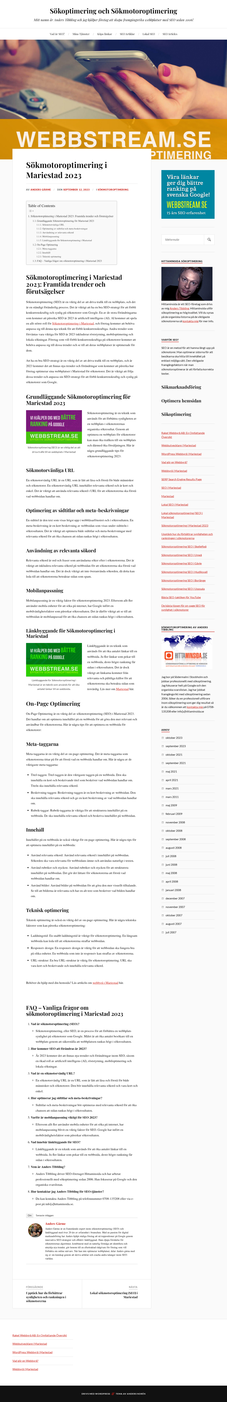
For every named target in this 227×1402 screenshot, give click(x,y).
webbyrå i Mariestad (105, 982)
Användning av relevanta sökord (58, 232)
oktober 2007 (174, 915)
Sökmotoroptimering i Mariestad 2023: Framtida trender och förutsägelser (72, 216)
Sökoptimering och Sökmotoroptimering (113, 10)
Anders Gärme (41, 189)
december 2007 (175, 898)
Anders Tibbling (179, 308)
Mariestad (122, 689)
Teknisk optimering (51, 256)
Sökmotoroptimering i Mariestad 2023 (66, 169)
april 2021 (172, 780)
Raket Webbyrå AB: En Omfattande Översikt (39, 1335)
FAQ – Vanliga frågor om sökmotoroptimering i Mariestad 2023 (69, 260)
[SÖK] (209, 239)
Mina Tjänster (81, 34)
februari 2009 (174, 813)
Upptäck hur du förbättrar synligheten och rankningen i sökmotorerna (46, 1297)
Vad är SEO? (57, 34)
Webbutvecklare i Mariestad (178, 445)
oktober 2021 (174, 754)
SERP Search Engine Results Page (181, 479)
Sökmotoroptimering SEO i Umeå (181, 555)
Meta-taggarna (49, 248)
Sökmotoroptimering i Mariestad (73, 323)
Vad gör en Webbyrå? (174, 462)
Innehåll (46, 252)
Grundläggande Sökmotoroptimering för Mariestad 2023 (65, 221)
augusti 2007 (174, 923)
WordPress (102, 1393)
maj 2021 (171, 771)
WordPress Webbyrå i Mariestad (181, 453)
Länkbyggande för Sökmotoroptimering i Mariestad (67, 240)
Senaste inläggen (45, 1215)
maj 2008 (171, 873)
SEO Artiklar (127, 34)
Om (30, 1215)
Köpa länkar (104, 34)
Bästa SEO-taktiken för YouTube (181, 597)
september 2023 (176, 746)
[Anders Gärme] (35, 1236)
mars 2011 (172, 796)
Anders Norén (136, 1393)
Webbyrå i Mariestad (174, 470)
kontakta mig (190, 321)
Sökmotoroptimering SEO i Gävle (181, 563)
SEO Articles (170, 34)
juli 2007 (171, 932)
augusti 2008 (174, 847)
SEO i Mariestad (171, 487)
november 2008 (175, 822)
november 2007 (175, 906)
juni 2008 (171, 864)
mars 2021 (172, 788)
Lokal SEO (149, 34)
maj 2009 (171, 805)
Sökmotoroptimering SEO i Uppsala (183, 588)
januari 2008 (173, 890)
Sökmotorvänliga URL (53, 224)
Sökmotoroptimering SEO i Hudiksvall (184, 571)
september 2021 (176, 763)
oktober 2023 (174, 737)
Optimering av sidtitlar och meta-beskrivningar (64, 228)
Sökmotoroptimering (113, 189)
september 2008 (176, 839)
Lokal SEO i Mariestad (174, 504)
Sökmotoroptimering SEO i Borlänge (183, 580)
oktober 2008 (174, 830)
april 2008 (172, 881)
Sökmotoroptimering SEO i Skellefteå (183, 546)
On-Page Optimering (47, 244)
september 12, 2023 (76, 189)
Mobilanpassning (50, 236)
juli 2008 (171, 856)
